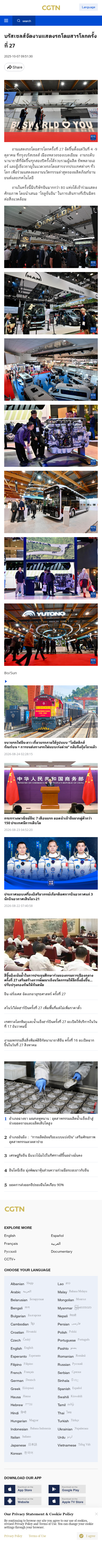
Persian (69, 1323)
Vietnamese (74, 1444)
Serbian (69, 1372)
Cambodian (22, 1323)
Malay (72, 1291)
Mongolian (72, 1299)
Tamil (66, 1404)
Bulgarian (26, 1315)
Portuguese (74, 1339)
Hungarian (24, 1420)
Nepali (67, 1315)
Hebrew (21, 1404)
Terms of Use (37, 1536)
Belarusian (27, 1299)
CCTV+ (9, 1259)
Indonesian (31, 1428)
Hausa (20, 1396)
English (10, 1235)
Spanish (70, 1388)
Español (57, 1235)
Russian (70, 1364)
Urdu (65, 1436)
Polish (67, 1331)
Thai (65, 1412)
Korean (22, 1452)
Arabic (21, 1291)
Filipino (22, 1364)
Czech (20, 1339)
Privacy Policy (13, 1536)
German (23, 1380)
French (22, 1372)
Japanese (24, 1444)
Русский (10, 1251)
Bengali (20, 1307)
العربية (56, 1243)
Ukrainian (73, 1428)
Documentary (61, 1251)
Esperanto (26, 1355)
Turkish (68, 1420)
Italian (21, 1436)
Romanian (72, 1355)
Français (11, 1243)
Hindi (18, 1412)
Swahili (70, 1396)
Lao (64, 1283)
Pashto (67, 1347)
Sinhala (68, 1380)
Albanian (22, 1283)
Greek (22, 1388)
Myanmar (75, 1307)
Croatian (23, 1331)
